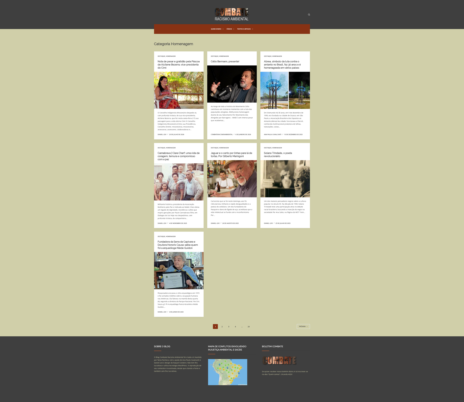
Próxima (302, 326)
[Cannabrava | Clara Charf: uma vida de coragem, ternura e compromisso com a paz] (179, 182)
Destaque (161, 56)
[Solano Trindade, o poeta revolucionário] (285, 178)
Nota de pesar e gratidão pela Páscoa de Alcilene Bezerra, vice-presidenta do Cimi (179, 64)
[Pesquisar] (309, 14)
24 (249, 326)
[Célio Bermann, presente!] (232, 84)
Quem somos (216, 29)
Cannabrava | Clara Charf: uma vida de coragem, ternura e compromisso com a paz (179, 156)
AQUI (290, 374)
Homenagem (171, 56)
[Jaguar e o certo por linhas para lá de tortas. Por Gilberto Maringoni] (232, 178)
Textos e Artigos (244, 29)
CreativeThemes (195, 398)
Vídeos (229, 29)
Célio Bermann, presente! (225, 61)
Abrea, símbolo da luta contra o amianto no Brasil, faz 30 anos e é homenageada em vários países (282, 64)
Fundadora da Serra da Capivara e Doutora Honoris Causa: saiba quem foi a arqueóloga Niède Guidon (178, 244)
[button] (223, 29)
